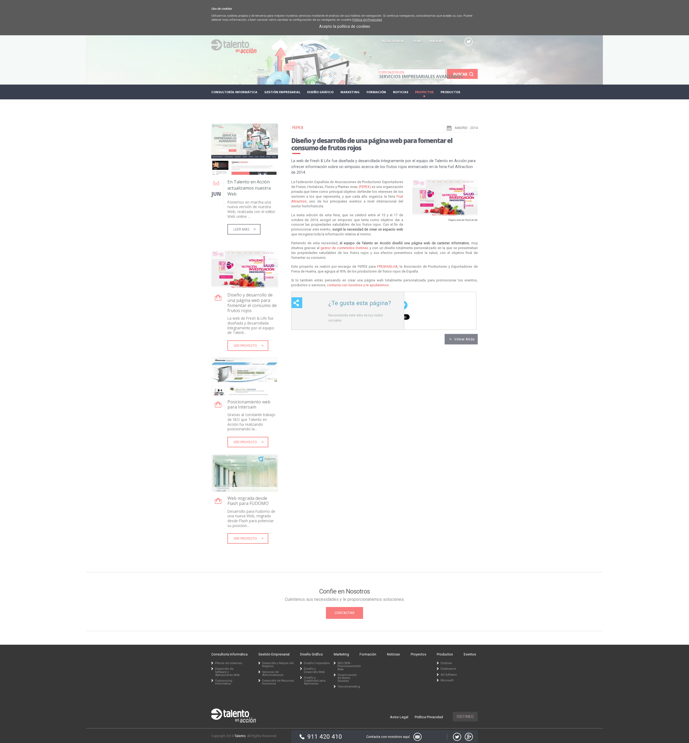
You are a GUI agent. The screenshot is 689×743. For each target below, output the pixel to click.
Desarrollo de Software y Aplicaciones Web (227, 671)
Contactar (344, 613)
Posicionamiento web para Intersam (248, 404)
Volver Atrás (464, 339)
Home (417, 41)
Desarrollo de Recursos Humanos (278, 682)
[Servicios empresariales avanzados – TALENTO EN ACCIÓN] (233, 716)
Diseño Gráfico (320, 92)
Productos (450, 92)
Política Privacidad (429, 717)
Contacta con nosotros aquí (388, 737)
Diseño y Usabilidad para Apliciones (314, 680)
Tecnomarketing (347, 686)
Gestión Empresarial (282, 92)
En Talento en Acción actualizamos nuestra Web (249, 188)
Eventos (225, 107)
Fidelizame (448, 668)
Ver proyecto (245, 346)
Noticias (400, 92)
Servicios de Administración (273, 673)
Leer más (241, 229)
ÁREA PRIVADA (392, 41)
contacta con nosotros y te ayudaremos (358, 285)
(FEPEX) (365, 187)
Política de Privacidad (367, 20)
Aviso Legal (399, 717)
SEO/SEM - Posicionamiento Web (347, 666)
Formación (376, 92)
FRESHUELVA (387, 266)
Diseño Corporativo (317, 663)
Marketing (350, 92)
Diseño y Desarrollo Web (314, 670)
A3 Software (449, 674)
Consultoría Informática (234, 92)
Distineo (465, 716)
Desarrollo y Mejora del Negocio (278, 665)
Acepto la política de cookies (344, 27)
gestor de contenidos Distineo (344, 248)
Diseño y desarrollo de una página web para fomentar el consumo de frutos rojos (252, 302)
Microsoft (447, 680)
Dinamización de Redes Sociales (347, 678)
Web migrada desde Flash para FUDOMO (248, 500)
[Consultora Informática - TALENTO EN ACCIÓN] (233, 51)
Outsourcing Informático (223, 682)
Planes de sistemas (228, 663)
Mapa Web (437, 41)
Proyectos (424, 92)
